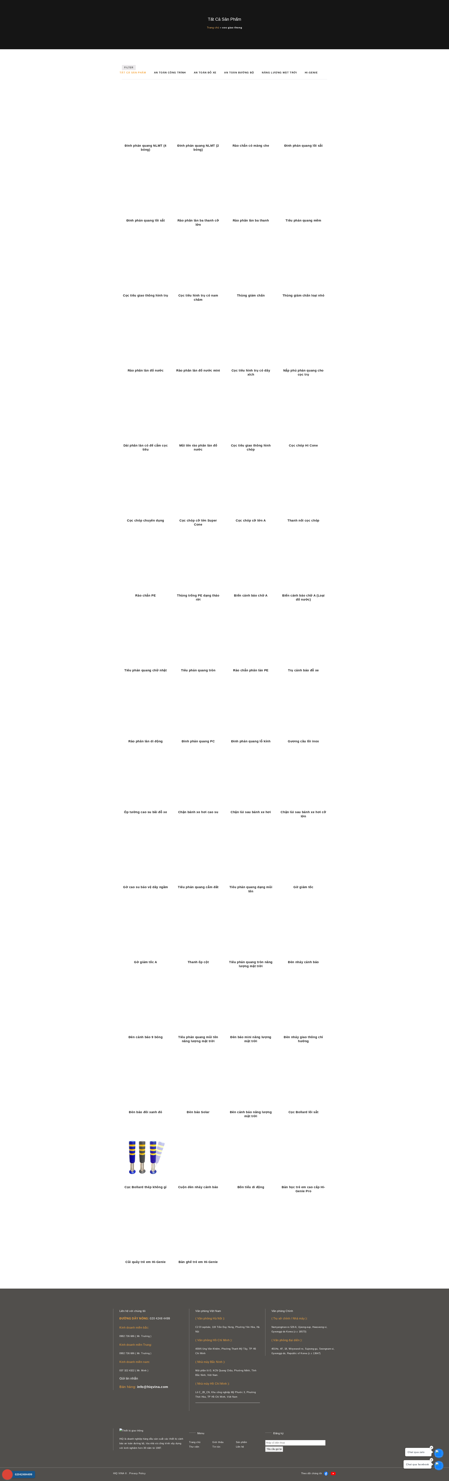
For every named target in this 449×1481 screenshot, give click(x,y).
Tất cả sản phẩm (133, 72)
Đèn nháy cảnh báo (303, 962)
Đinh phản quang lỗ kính (251, 741)
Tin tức (216, 1446)
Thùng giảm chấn (251, 295)
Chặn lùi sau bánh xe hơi (251, 812)
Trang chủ (213, 27)
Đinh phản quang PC (198, 741)
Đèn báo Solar (198, 1112)
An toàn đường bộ (239, 72)
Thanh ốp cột (198, 962)
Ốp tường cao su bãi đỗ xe (145, 812)
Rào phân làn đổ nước (146, 370)
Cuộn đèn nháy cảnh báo (198, 1187)
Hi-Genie (311, 72)
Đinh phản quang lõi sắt (303, 145)
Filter (128, 67)
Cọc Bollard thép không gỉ (146, 1187)
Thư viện (194, 1446)
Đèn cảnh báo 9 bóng (146, 1037)
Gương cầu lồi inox (303, 741)
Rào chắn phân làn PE (251, 670)
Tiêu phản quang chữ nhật (145, 670)
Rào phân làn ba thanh (251, 220)
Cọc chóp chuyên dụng (145, 520)
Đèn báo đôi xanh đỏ (145, 1112)
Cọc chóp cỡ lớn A (251, 520)
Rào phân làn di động (145, 741)
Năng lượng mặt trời (279, 72)
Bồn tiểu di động (250, 1187)
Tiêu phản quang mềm (303, 220)
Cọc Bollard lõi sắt (303, 1112)
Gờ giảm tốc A (145, 962)
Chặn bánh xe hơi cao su (198, 812)
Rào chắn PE (145, 595)
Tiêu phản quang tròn (198, 670)
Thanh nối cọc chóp (303, 520)
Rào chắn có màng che (251, 145)
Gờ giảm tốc (303, 887)
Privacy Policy (137, 1473)
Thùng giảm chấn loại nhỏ (303, 295)
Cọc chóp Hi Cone (303, 445)
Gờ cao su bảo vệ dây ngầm (145, 887)
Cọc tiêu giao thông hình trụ (145, 295)
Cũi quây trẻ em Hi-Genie (145, 1262)
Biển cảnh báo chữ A (250, 595)
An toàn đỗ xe (205, 72)
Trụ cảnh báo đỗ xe (303, 670)
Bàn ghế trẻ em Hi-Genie (198, 1262)
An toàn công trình (170, 72)
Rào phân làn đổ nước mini (198, 370)
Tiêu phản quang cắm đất (198, 887)
